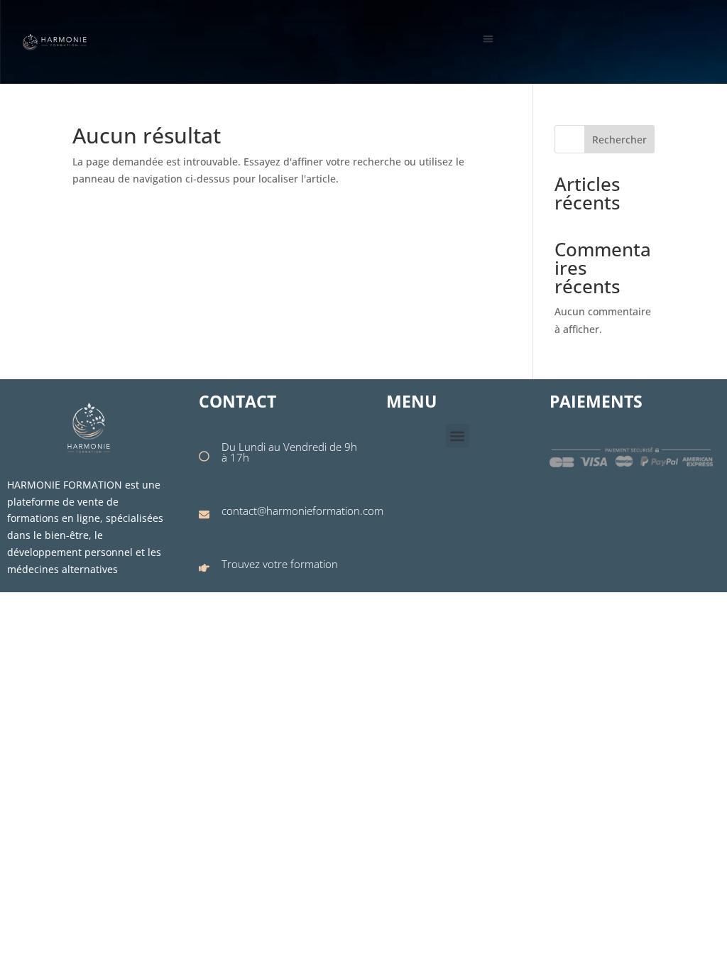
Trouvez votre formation (280, 564)
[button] (488, 39)
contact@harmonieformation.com (302, 510)
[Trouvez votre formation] (204, 567)
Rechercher (619, 139)
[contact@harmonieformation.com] (204, 514)
